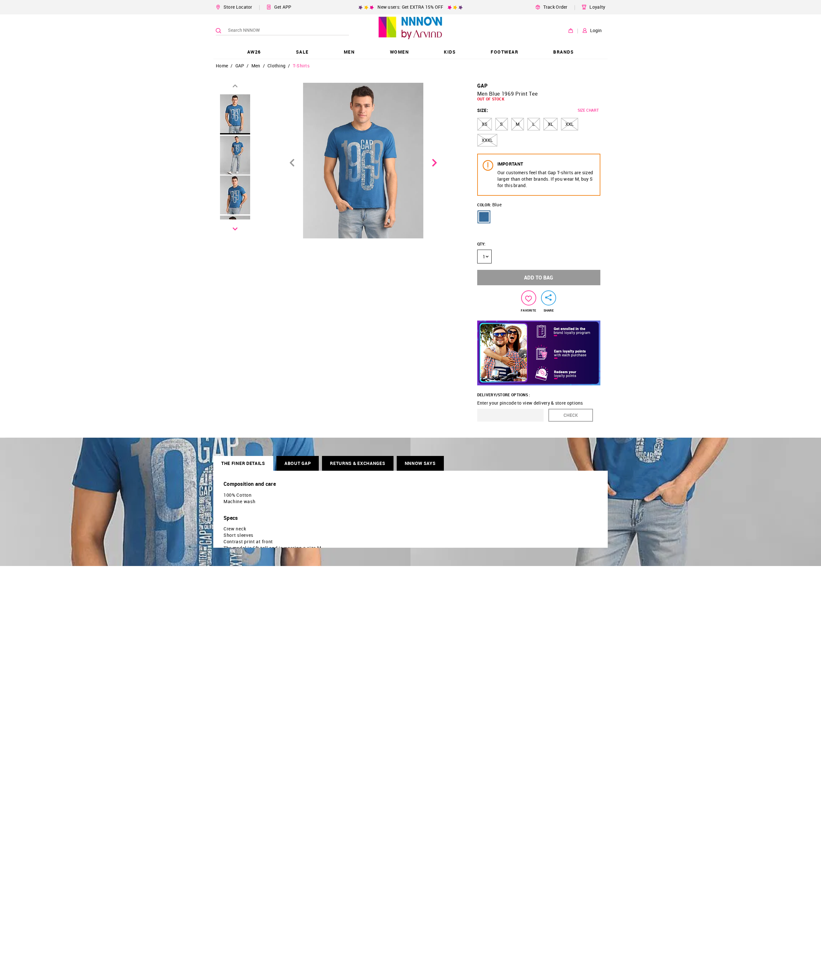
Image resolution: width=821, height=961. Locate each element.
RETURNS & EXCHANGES (357, 463)
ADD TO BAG (538, 277)
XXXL (487, 140)
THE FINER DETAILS (243, 463)
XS (484, 124)
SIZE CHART (588, 110)
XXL (569, 124)
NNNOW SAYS (420, 463)
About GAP (297, 463)
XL (550, 124)
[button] (484, 216)
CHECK (570, 415)
